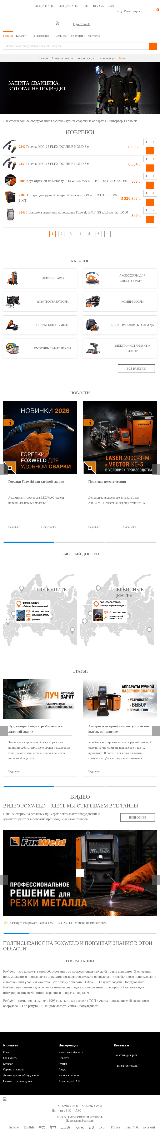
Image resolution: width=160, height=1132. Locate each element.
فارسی (65, 1127)
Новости (80, 392)
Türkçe (115, 1127)
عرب (102, 1127)
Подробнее (32, 527)
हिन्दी (52, 1127)
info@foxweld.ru (127, 1065)
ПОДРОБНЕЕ (137, 817)
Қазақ (79, 1127)
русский (148, 1127)
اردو (91, 1127)
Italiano (13, 1127)
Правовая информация (80, 1120)
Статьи (80, 671)
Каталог (80, 261)
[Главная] (35, 58)
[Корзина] (154, 11)
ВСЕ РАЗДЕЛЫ (136, 368)
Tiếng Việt (131, 1127)
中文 (41, 1127)
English (28, 1127)
